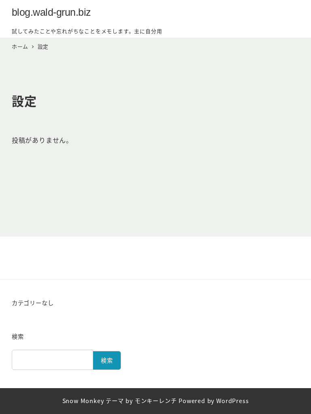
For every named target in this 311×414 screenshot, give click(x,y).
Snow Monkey (83, 401)
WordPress (232, 401)
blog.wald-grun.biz (51, 12)
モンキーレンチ (156, 401)
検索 (18, 336)
